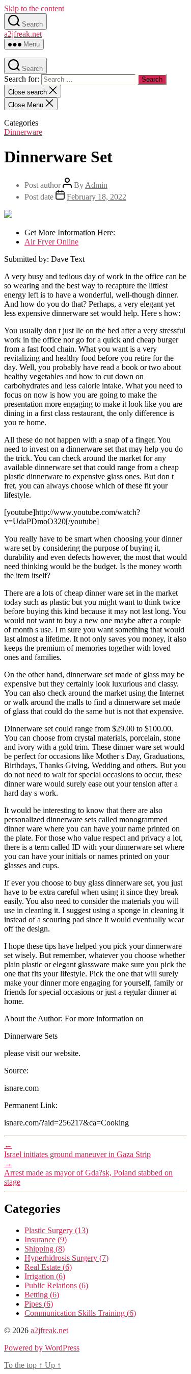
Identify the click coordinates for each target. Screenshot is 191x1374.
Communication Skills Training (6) (80, 1313)
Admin (96, 185)
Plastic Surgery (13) (56, 1230)
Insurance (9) (45, 1239)
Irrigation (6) (44, 1276)
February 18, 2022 (96, 196)
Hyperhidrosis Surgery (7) (66, 1258)
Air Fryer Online (51, 241)
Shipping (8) (44, 1248)
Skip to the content (34, 8)
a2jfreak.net (23, 34)
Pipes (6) (38, 1303)
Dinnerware (23, 132)
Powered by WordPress (41, 1347)
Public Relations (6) (56, 1285)
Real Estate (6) (48, 1267)
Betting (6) (41, 1294)
